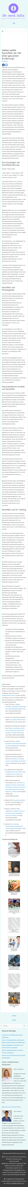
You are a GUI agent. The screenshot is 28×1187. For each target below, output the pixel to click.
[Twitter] (6, 65)
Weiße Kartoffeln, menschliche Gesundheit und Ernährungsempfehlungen (15, 707)
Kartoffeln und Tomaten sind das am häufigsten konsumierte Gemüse (15, 761)
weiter (14, 1020)
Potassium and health (19, 800)
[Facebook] (3, 65)
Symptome (5, 61)
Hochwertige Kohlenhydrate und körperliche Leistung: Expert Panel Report (14, 826)
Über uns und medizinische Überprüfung (14, 1157)
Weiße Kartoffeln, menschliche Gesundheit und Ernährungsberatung (15, 744)
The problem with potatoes (17, 719)
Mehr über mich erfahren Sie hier (11, 1107)
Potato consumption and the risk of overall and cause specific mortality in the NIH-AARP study (15, 730)
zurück (14, 1015)
